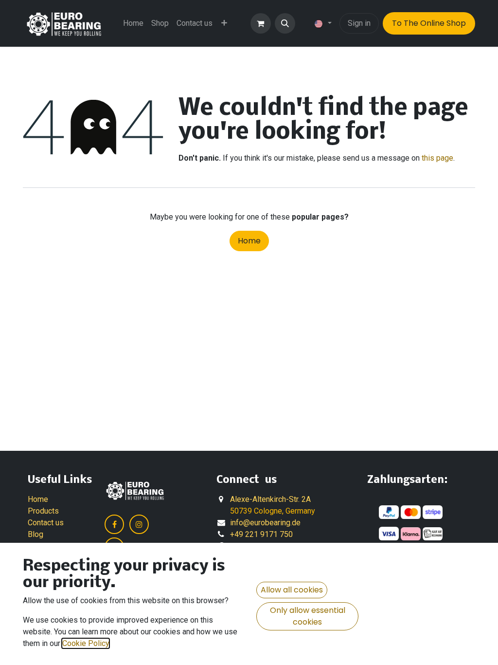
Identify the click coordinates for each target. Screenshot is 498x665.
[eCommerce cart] (260, 23)
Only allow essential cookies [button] (307, 616)
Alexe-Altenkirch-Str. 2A (270, 499)
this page (437, 158)
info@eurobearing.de (265, 522)
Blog (35, 534)
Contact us (46, 522)
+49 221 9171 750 (261, 534)
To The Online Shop (429, 23)
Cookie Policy (85, 643)
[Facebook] (114, 524)
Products (43, 511)
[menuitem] (133, 23)
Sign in (359, 23)
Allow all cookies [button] (292, 589)
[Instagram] (139, 524)
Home (249, 240)
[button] (285, 23)
